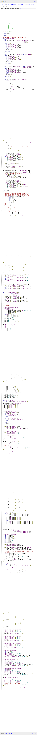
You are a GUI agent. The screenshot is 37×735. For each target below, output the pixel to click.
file (20, 8)
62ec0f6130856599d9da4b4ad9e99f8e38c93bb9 (16, 4)
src (5, 4)
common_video (31, 4)
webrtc (2, 4)
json (35, 733)
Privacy (8, 733)
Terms (11, 733)
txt (33, 733)
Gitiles (6, 733)
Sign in (35, 1)
